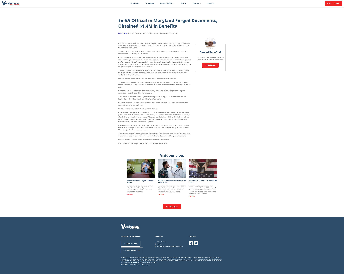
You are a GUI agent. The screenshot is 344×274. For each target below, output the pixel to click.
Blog (125, 33)
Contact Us (211, 3)
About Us (183, 3)
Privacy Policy (124, 264)
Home (120, 33)
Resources (196, 3)
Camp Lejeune (149, 3)
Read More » (130, 194)
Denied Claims (135, 3)
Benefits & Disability (166, 3)
